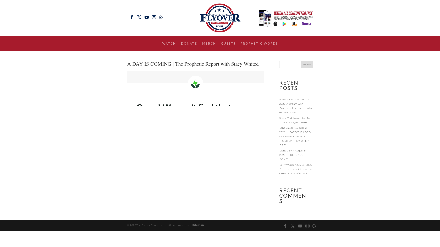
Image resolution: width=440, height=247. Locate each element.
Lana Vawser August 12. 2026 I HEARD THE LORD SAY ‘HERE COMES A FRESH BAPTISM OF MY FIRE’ (295, 136)
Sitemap (198, 225)
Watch (169, 43)
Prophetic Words (259, 43)
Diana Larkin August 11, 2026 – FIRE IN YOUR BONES (292, 155)
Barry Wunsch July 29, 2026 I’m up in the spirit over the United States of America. (295, 169)
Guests (228, 43)
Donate (189, 43)
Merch (209, 43)
